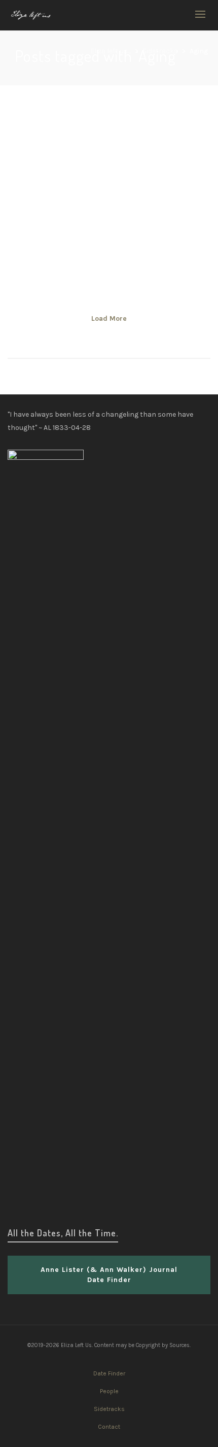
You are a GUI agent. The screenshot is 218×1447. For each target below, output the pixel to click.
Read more (41, 227)
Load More (109, 318)
